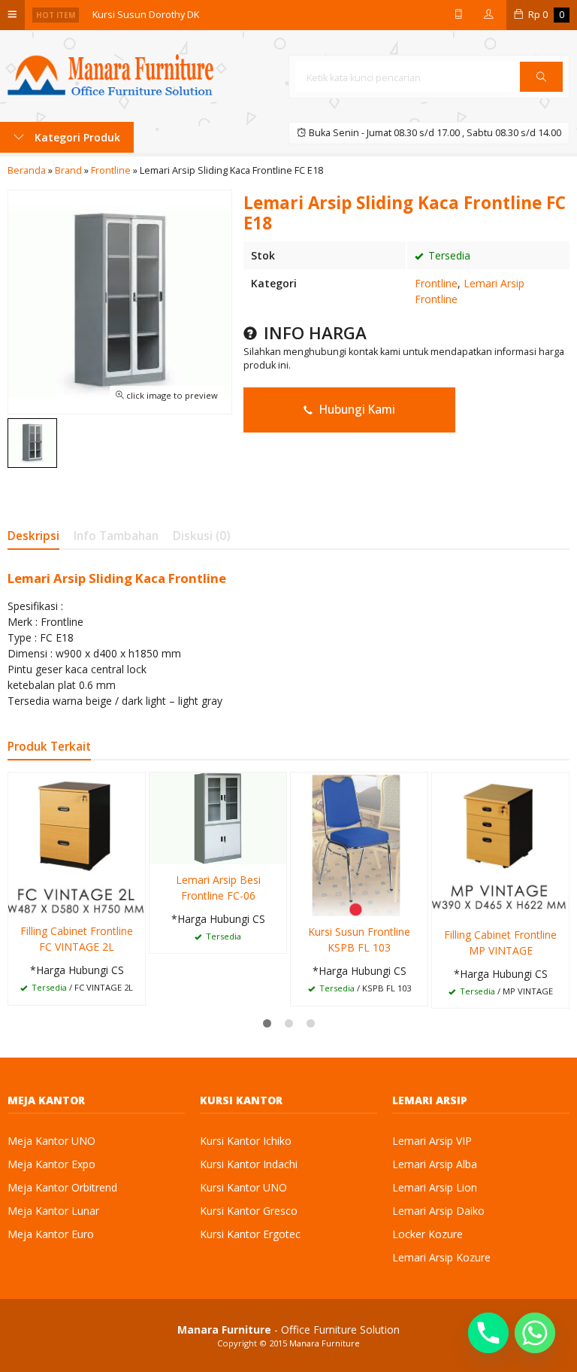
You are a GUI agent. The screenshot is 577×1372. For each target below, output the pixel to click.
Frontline (436, 283)
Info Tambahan (116, 536)
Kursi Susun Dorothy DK (145, 12)
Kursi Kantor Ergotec (250, 1234)
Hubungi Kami (355, 409)
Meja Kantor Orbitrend (62, 1187)
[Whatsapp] (535, 1333)
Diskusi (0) (201, 536)
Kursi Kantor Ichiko (246, 1141)
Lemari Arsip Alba (434, 1164)
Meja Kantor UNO (51, 1141)
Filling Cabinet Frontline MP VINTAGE (500, 942)
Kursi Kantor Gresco (249, 1211)
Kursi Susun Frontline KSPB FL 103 (359, 939)
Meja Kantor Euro (51, 1234)
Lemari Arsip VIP (432, 1141)
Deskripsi (33, 536)
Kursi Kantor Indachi (249, 1164)
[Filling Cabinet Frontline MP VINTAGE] (500, 844)
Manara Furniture (324, 1343)
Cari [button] (541, 91)
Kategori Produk (76, 137)
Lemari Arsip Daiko (438, 1211)
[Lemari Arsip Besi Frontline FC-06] (218, 817)
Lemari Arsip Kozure (441, 1257)
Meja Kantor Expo (51, 1164)
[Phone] (488, 1333)
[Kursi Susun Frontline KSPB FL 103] (359, 843)
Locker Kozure (427, 1234)
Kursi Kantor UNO (243, 1187)
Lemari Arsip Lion (434, 1187)
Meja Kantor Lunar (53, 1211)
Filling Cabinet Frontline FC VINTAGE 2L (76, 939)
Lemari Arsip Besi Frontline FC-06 (218, 888)
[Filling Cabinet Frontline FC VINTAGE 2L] (76, 843)
